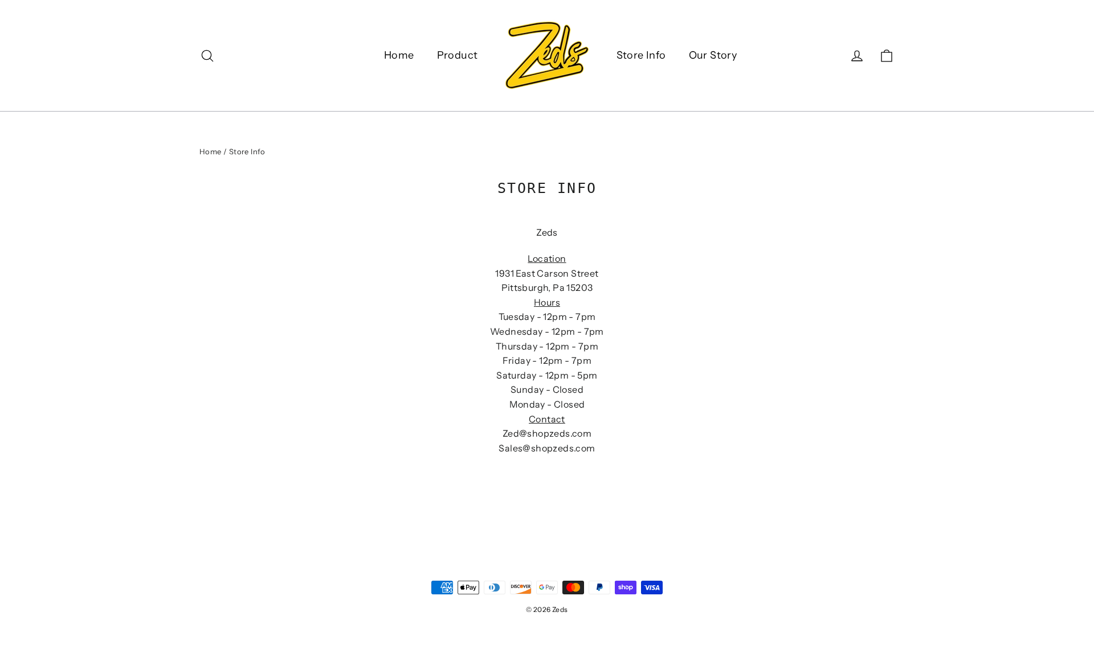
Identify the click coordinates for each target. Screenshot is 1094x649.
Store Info (641, 55)
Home (399, 55)
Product (457, 55)
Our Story (713, 55)
